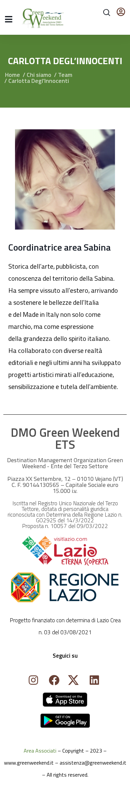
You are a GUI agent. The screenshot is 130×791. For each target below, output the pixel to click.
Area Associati (40, 751)
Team (65, 74)
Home (12, 74)
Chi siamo (39, 74)
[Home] (65, 699)
